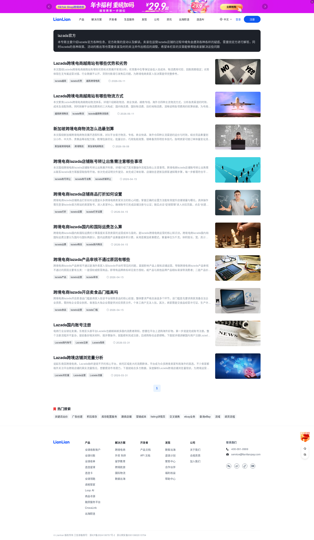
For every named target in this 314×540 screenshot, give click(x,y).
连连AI (200, 19)
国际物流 (120, 473)
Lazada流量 (96, 375)
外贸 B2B (120, 455)
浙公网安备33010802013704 (131, 535)
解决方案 (96, 19)
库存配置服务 (109, 416)
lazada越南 (60, 80)
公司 (156, 19)
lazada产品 (60, 277)
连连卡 (89, 473)
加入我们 (195, 461)
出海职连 (184, 19)
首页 (61, 19)
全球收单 (90, 461)
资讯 (169, 19)
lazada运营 (76, 277)
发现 (144, 19)
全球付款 (90, 455)
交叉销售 (175, 416)
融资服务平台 (92, 502)
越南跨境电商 (93, 80)
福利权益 (170, 473)
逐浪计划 (170, 455)
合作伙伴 (170, 467)
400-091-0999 (239, 449)
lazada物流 (78, 113)
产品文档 (145, 449)
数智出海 (170, 449)
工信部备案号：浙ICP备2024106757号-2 (94, 535)
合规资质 (195, 455)
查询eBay (205, 416)
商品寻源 (90, 496)
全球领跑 (90, 478)
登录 (238, 19)
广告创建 (77, 416)
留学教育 (120, 461)
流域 (217, 416)
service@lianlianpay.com (246, 454)
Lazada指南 (98, 342)
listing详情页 (158, 416)
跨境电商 (120, 449)
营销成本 (141, 416)
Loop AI (89, 490)
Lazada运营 (80, 375)
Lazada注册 (82, 342)
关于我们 (195, 449)
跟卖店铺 (126, 416)
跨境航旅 (120, 467)
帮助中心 (170, 478)
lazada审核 (92, 277)
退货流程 (230, 416)
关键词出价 (61, 416)
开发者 (113, 19)
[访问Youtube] (252, 466)
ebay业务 (189, 416)
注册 (252, 19)
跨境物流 (79, 146)
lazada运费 (60, 244)
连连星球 (90, 467)
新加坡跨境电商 (62, 146)
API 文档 (145, 455)
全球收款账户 (92, 449)
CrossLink (91, 507)
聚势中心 (170, 461)
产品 (81, 19)
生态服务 (129, 19)
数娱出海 (120, 478)
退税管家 (90, 484)
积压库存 (92, 416)
